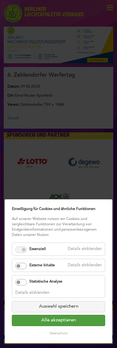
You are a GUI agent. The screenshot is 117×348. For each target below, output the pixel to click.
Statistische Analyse (45, 282)
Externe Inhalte (42, 265)
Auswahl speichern (58, 306)
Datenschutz (59, 333)
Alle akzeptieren (58, 320)
